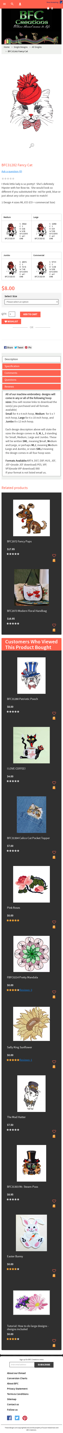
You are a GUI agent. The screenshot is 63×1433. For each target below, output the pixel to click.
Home (6, 47)
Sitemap (11, 1399)
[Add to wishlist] (54, 555)
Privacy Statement (17, 1388)
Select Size (11, 296)
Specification (12, 366)
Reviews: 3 (25, 990)
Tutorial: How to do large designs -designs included (28, 1328)
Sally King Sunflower (19, 1047)
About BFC (13, 1383)
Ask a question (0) (12, 171)
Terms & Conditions (17, 1394)
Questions (10, 380)
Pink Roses (13, 908)
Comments (11, 373)
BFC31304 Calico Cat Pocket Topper (28, 838)
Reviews (9, 386)
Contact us (13, 1404)
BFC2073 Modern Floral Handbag (27, 611)
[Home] (31, 20)
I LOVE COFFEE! (16, 768)
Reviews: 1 (25, 1060)
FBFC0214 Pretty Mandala (22, 977)
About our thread (16, 1373)
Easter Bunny (15, 1256)
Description (11, 359)
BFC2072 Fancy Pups (19, 541)
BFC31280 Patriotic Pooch (22, 699)
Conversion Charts (17, 1378)
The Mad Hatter (16, 1117)
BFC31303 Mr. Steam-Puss (22, 1187)
